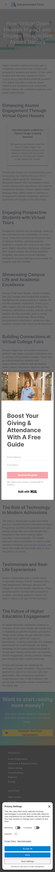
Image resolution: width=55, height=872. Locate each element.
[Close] (49, 376)
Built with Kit (27, 491)
